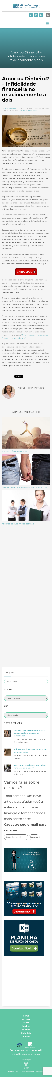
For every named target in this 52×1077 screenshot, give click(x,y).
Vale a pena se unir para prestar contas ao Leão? (25, 487)
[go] (44, 681)
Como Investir (24, 111)
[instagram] (36, 15)
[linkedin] (41, 15)
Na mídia (33, 111)
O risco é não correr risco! (15, 451)
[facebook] (31, 15)
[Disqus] (26, 564)
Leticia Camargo (11, 108)
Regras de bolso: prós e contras (18, 524)
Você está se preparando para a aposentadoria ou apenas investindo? (29, 733)
